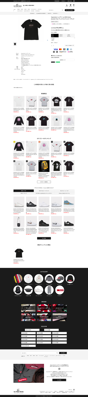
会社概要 (54, 392)
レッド (22, 73)
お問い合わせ (58, 392)
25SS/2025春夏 (40, 333)
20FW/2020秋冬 (40, 342)
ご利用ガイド (55, 391)
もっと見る (44, 238)
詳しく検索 (63, 352)
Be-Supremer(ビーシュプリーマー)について (46, 391)
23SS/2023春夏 (55, 336)
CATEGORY (32, 13)
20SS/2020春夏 (55, 342)
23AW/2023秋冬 (40, 336)
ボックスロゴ (32, 10)
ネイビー (22, 71)
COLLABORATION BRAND (40, 13)
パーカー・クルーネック (19, 10)
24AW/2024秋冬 (55, 333)
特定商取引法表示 (64, 392)
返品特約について (63, 59)
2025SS (29, 9)
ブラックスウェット (37, 10)
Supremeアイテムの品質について (70, 391)
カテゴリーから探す (19, 79)
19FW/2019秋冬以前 (25, 345)
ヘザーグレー (23, 70)
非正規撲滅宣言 (61, 391)
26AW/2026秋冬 (28, 329)
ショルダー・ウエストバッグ (27, 10)
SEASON (49, 13)
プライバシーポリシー (72, 392)
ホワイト (22, 69)
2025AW (25, 9)
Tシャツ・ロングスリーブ (33, 9)
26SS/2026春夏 (47, 329)
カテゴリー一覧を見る (44, 181)
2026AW (18, 9)
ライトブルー (23, 74)
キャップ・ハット (39, 9)
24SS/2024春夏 (24, 336)
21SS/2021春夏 (24, 342)
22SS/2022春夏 (40, 339)
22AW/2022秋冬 (24, 339)
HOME (14, 79)
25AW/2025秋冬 (24, 333)
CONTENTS (55, 13)
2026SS (22, 9)
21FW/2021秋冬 (55, 339)
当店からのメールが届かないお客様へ (45, 392)
